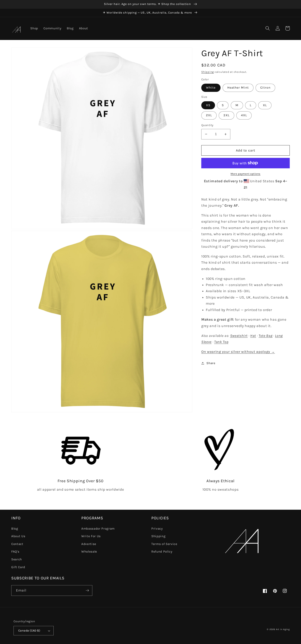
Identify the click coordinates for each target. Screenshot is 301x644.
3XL (226, 115)
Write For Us (91, 536)
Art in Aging (283, 629)
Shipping (207, 71)
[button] (268, 28)
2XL (209, 115)
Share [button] (210, 363)
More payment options (245, 173)
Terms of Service (164, 544)
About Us (18, 536)
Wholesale (89, 551)
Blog (14, 528)
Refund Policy (161, 551)
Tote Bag (265, 336)
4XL (244, 115)
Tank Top (221, 342)
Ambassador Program (98, 528)
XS (208, 105)
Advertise (88, 544)
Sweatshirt (239, 336)
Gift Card (18, 567)
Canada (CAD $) (29, 630)
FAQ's (15, 551)
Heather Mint (238, 87)
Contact (17, 544)
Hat (253, 336)
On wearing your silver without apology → (238, 352)
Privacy (157, 528)
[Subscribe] (87, 590)
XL (265, 105)
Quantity (207, 125)
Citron (265, 87)
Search (16, 559)
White (211, 87)
